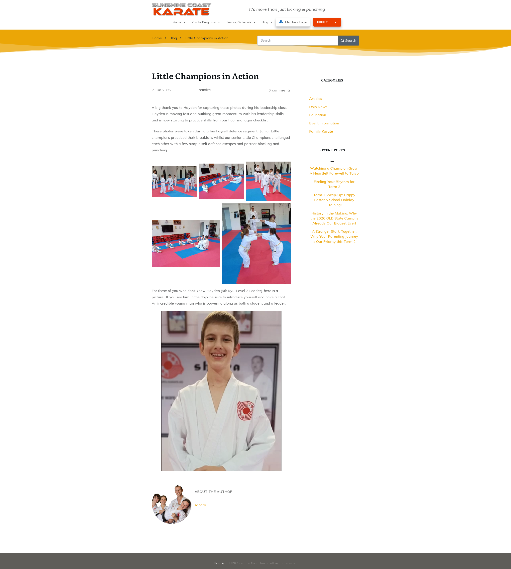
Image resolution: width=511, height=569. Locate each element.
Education (317, 115)
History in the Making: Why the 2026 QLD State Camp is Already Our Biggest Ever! (334, 218)
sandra (200, 505)
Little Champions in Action (205, 75)
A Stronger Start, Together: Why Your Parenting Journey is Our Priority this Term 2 (334, 236)
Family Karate (321, 131)
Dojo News (318, 106)
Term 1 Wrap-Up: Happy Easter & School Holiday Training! (334, 200)
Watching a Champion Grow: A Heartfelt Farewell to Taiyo (334, 171)
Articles (315, 98)
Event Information (324, 123)
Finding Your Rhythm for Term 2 (334, 184)
